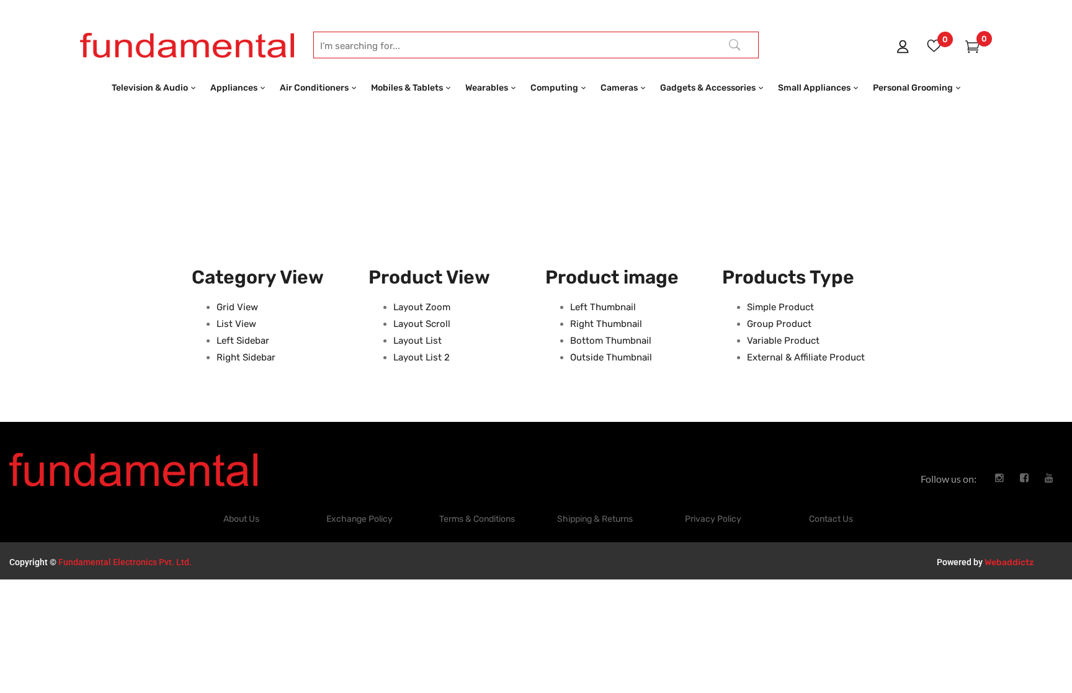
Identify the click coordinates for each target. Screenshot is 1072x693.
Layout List (417, 340)
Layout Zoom (421, 307)
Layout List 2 (421, 357)
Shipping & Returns (595, 519)
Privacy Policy (713, 519)
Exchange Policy (359, 519)
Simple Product (780, 307)
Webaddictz (1009, 562)
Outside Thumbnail (611, 357)
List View (236, 323)
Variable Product (783, 340)
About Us (241, 519)
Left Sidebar (243, 340)
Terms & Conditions (477, 519)
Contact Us (831, 519)
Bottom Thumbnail (610, 340)
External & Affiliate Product (806, 357)
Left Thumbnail (603, 307)
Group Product (779, 323)
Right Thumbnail (606, 323)
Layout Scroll (421, 323)
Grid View (237, 307)
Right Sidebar (246, 357)
